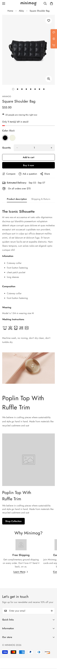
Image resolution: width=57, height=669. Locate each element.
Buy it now (28, 165)
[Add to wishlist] (48, 20)
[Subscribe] (51, 610)
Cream (12, 138)
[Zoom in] (48, 79)
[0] (51, 3)
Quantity (6, 147)
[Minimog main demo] (28, 3)
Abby (21, 10)
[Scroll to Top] (52, 653)
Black (5, 138)
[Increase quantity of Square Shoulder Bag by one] (51, 148)
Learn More (19, 571)
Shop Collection (13, 521)
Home (10, 10)
